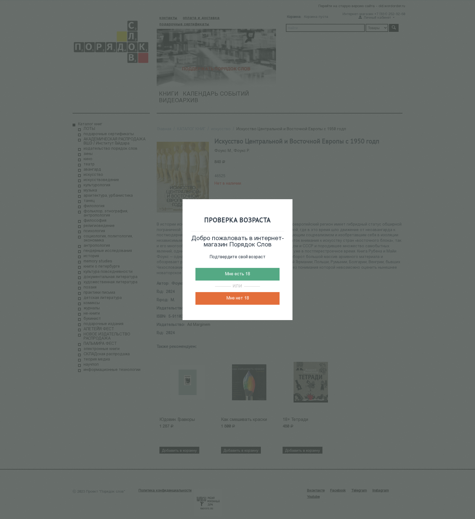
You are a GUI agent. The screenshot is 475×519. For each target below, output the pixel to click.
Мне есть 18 (237, 274)
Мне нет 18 (237, 298)
